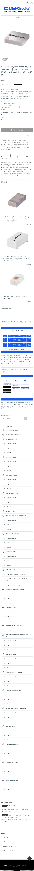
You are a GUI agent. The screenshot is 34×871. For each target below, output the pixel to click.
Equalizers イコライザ (12, 551)
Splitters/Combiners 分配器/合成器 (16, 708)
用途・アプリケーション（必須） (10, 89)
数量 (2, 119)
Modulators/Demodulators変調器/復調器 (17, 635)
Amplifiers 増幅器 (11, 457)
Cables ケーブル (10, 511)
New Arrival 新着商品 (12, 430)
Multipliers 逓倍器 (11, 654)
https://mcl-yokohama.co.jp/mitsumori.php (14, 175)
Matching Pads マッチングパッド (15, 625)
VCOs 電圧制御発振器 (12, 780)
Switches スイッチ (11, 726)
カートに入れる (18, 130)
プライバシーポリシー (9, 851)
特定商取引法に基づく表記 (10, 846)
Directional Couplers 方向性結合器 (16, 515)
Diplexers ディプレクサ (12, 533)
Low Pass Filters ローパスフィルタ (17, 574)
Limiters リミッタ (11, 607)
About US (6, 837)
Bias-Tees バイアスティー (13, 493)
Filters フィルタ (10, 569)
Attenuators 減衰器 (11, 475)
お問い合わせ (6, 842)
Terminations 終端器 (12, 744)
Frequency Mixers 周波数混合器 (15, 589)
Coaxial (9, 452)
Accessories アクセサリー (13, 434)
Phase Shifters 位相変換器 (13, 690)
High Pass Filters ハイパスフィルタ (17, 585)
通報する (29, 136)
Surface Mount (11, 443)
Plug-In (9, 448)
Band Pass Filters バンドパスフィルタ (17, 579)
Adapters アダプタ (11, 439)
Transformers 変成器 (12, 762)
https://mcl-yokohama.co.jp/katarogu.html (14, 167)
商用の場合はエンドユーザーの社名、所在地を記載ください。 (16, 113)
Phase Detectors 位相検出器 (14, 672)
